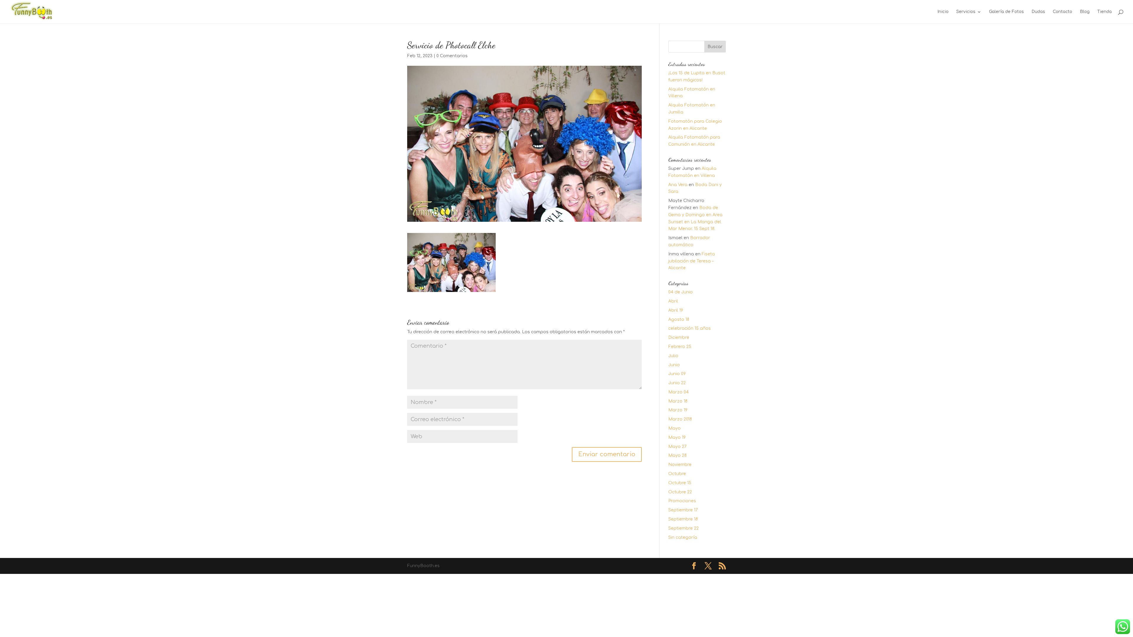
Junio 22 (677, 383)
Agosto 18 (678, 319)
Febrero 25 (679, 346)
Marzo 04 (678, 392)
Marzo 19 (677, 410)
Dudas (1038, 12)
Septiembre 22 (683, 528)
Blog (1085, 12)
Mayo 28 (677, 455)
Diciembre (678, 337)
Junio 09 (677, 374)
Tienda (1104, 12)
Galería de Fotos (1006, 12)
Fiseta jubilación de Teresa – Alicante (691, 261)
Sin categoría (682, 537)
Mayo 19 (677, 437)
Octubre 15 (679, 483)
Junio (674, 365)
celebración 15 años (689, 328)
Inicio (943, 12)
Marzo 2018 (680, 419)
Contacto (1062, 12)
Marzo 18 (677, 401)
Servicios (965, 12)
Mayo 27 (677, 446)
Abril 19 (675, 310)
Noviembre (680, 464)
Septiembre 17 (683, 510)
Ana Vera (677, 185)
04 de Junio (680, 292)
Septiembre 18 (683, 519)
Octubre (677, 474)
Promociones (682, 501)
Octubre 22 (680, 492)
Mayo (674, 428)
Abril (673, 301)
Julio (673, 356)
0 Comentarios (452, 56)
